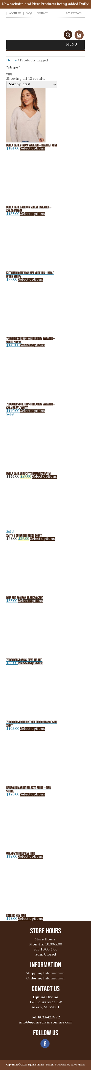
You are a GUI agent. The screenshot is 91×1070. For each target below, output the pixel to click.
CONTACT (42, 13)
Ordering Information (45, 978)
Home (11, 60)
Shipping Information (45, 973)
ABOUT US (15, 13)
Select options (32, 148)
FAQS (29, 13)
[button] (71, 45)
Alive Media (78, 1065)
